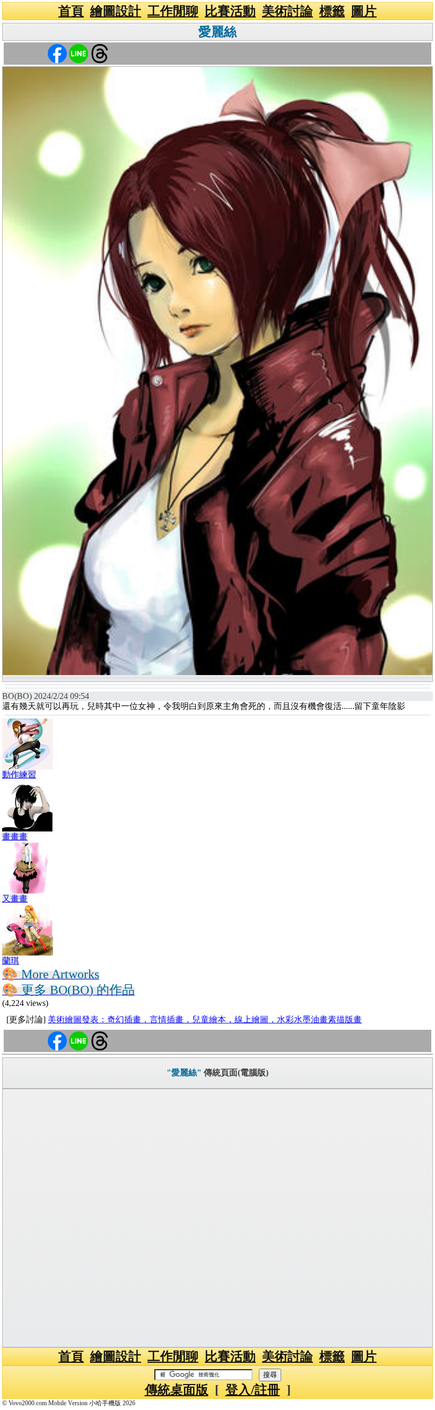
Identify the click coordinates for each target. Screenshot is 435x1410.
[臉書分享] (57, 52)
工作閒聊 (172, 11)
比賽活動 (230, 11)
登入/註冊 (252, 1390)
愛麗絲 (217, 32)
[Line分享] (78, 52)
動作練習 (19, 774)
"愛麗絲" (184, 1072)
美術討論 (287, 11)
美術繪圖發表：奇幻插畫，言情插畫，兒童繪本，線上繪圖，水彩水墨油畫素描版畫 (205, 1019)
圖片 (364, 11)
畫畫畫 (15, 836)
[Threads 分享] (99, 52)
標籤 (332, 11)
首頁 (71, 11)
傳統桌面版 (176, 1390)
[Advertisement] (217, 1218)
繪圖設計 (115, 11)
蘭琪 (10, 960)
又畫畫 (15, 898)
